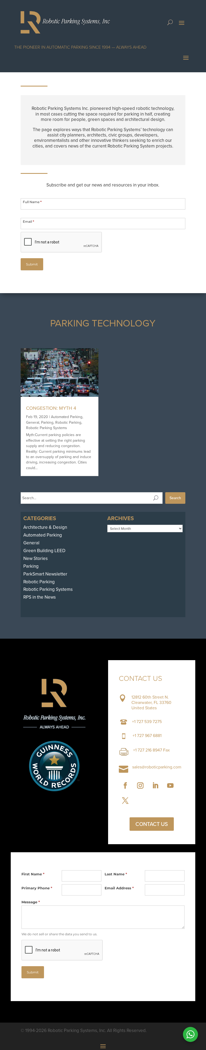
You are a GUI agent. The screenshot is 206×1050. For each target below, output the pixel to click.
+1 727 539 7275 (147, 721)
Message (30, 902)
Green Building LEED (44, 550)
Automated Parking (66, 417)
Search (175, 498)
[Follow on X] (125, 800)
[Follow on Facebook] (125, 785)
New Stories (35, 558)
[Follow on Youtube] (170, 785)
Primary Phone (36, 888)
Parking (47, 422)
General (32, 422)
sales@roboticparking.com (156, 767)
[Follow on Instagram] (140, 785)
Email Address (119, 888)
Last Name (116, 874)
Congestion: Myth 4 (51, 408)
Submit (32, 264)
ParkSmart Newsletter (45, 574)
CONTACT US (151, 824)
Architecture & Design (45, 527)
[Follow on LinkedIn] (155, 785)
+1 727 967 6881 (147, 735)
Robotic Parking (68, 422)
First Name (33, 874)
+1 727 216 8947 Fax (151, 750)
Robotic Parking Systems (46, 428)
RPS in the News (39, 597)
